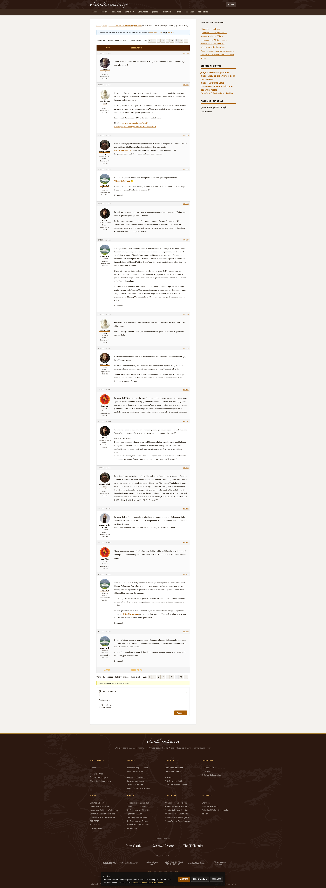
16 (181, 40)
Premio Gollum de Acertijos (176, 810)
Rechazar (216, 879)
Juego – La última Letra (212, 82)
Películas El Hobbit (210, 806)
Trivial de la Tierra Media (137, 806)
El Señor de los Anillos (174, 781)
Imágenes (189, 12)
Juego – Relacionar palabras (215, 72)
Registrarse (203, 12)
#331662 (186, 574)
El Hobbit (138, 25)
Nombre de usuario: (108, 691)
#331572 (186, 421)
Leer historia (206, 111)
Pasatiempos (132, 828)
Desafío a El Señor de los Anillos (217, 93)
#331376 (186, 85)
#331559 (186, 348)
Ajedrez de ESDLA (134, 814)
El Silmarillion (208, 767)
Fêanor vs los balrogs (210, 28)
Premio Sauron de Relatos (176, 803)
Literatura (116, 12)
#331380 (186, 135)
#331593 (186, 468)
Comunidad (143, 12)
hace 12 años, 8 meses (155, 32)
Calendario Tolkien (135, 771)
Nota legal (94, 884)
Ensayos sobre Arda (135, 781)
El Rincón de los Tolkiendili (138, 788)
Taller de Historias (135, 785)
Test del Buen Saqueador (138, 817)
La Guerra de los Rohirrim (176, 785)
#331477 (186, 204)
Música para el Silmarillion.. (213, 47)
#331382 (186, 169)
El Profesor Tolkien (135, 777)
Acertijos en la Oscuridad (138, 803)
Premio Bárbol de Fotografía (177, 817)
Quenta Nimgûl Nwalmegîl (214, 107)
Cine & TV (129, 12)
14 (172, 40)
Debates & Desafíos (98, 803)
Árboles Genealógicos (99, 777)
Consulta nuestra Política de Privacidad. (147, 882)
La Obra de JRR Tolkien (99, 806)
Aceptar (184, 879)
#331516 (186, 240)
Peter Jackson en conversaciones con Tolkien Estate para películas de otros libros (217, 54)
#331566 (186, 390)
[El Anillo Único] (109, 4)
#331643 (186, 509)
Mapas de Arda (96, 774)
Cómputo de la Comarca (100, 781)
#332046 (186, 631)
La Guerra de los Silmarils (138, 810)
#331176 (186, 53)
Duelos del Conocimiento (138, 824)
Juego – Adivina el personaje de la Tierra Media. (218, 77)
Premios (167, 12)
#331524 (186, 314)
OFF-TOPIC (94, 821)
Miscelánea (95, 824)
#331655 (186, 543)
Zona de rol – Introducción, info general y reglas (217, 88)
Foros (178, 12)
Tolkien (104, 12)
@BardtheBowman (122, 150)
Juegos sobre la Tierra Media (102, 817)
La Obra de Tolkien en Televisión (104, 810)
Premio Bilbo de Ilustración (176, 814)
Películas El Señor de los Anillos (215, 810)
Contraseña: (104, 700)
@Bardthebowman (122, 180)
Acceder (231, 4)
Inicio (94, 12)
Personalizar (200, 879)
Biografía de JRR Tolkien (137, 767)
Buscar (93, 767)
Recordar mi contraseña (107, 706)
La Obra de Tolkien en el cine (121, 25)
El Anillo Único (96, 828)
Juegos (155, 12)
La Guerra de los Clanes (137, 821)
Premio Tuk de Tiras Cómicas (177, 821)
